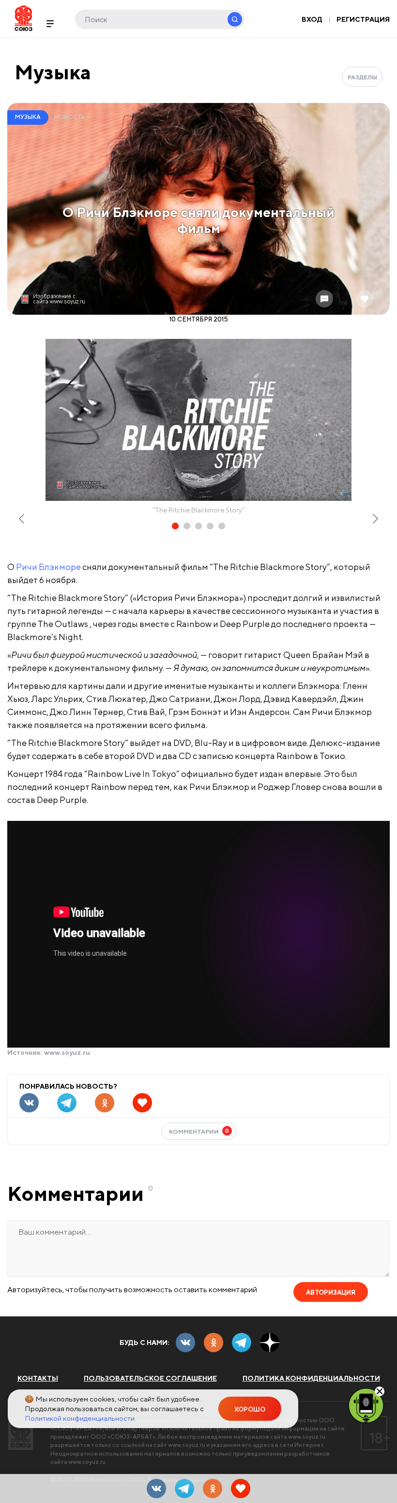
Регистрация (363, 19)
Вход (312, 19)
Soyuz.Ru (23, 18)
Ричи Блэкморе (48, 567)
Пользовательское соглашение (150, 1378)
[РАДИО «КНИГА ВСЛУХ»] (366, 1405)
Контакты (37, 1378)
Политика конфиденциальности (311, 1378)
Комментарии (199, 1131)
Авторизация (330, 1292)
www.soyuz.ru (67, 1052)
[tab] (175, 526)
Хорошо (249, 1409)
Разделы (362, 77)
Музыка (53, 72)
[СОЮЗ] (20, 1433)
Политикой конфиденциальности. (80, 1418)
